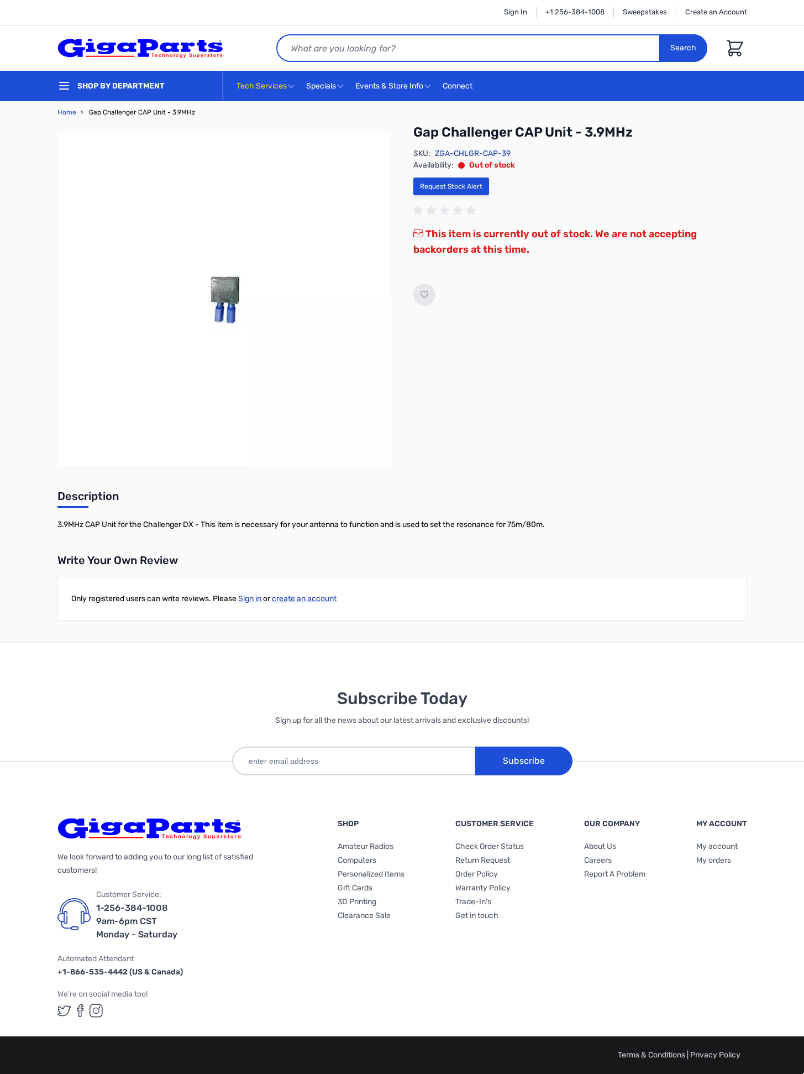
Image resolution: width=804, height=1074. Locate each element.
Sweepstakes (645, 12)
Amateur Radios (365, 846)
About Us (600, 846)
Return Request (482, 860)
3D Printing (357, 901)
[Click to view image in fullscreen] (224, 299)
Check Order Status (489, 846)
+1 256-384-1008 (575, 12)
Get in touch (476, 915)
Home (66, 112)
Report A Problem (614, 874)
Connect (458, 86)
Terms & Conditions (652, 1055)
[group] (446, 210)
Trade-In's (473, 901)
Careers (598, 860)
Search (683, 48)
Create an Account (716, 12)
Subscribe (524, 760)
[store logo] (140, 48)
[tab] (88, 499)
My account (717, 846)
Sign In (515, 12)
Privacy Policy (715, 1055)
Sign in (249, 598)
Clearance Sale (364, 915)
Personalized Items (371, 874)
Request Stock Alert (451, 186)
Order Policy (476, 874)
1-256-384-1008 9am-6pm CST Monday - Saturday (136, 921)
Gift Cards (355, 888)
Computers (357, 860)
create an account (304, 598)
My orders (713, 860)
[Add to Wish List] (424, 295)
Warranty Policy (483, 888)
